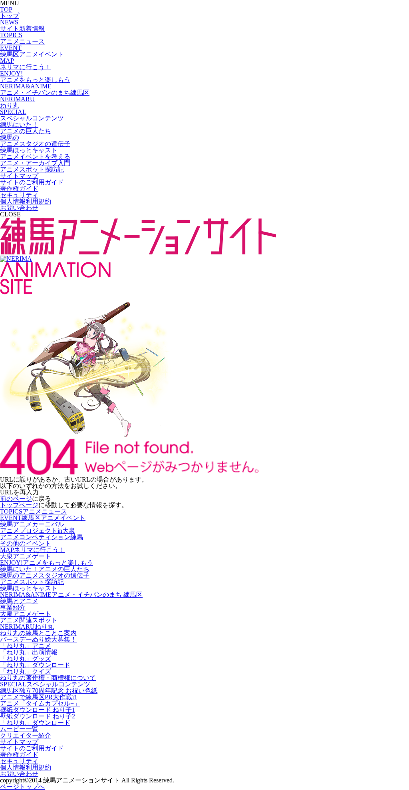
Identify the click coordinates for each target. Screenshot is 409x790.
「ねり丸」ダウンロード (35, 665)
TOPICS (33, 511)
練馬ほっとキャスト (29, 588)
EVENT (42, 517)
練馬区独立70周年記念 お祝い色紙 (48, 690)
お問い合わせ (19, 207)
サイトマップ (19, 175)
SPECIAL (45, 684)
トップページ (19, 505)
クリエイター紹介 (25, 735)
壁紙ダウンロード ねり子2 (37, 716)
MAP (32, 549)
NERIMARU (27, 626)
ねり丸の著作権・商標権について (48, 677)
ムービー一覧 (19, 729)
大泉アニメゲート (25, 556)
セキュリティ (19, 195)
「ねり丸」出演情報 (29, 652)
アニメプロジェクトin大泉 (37, 530)
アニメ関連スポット (29, 620)
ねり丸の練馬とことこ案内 (38, 633)
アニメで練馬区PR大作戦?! (38, 697)
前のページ (16, 498)
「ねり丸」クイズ (25, 671)
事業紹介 (13, 607)
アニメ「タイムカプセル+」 (40, 703)
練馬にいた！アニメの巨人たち (44, 569)
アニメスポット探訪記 (32, 581)
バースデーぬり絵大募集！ (38, 639)
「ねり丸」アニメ (25, 645)
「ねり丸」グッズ (25, 658)
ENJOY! (46, 562)
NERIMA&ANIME (71, 594)
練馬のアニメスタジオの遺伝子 (44, 575)
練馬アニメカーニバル (32, 524)
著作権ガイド (19, 188)
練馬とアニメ (19, 601)
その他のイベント (25, 543)
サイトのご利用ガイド (32, 182)
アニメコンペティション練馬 (41, 537)
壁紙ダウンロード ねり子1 (37, 709)
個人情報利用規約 (25, 201)
